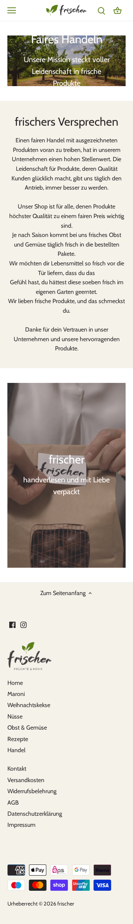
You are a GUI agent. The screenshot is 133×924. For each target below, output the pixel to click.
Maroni (16, 693)
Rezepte (17, 739)
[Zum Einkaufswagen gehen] (117, 10)
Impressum (21, 824)
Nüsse (15, 716)
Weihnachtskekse (28, 705)
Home (15, 682)
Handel (16, 750)
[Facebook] (12, 625)
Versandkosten (25, 780)
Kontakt (16, 768)
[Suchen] (101, 10)
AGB (13, 802)
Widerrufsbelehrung (32, 791)
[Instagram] (23, 625)
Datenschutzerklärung (34, 813)
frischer (65, 903)
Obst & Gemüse (27, 727)
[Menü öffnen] (11, 10)
